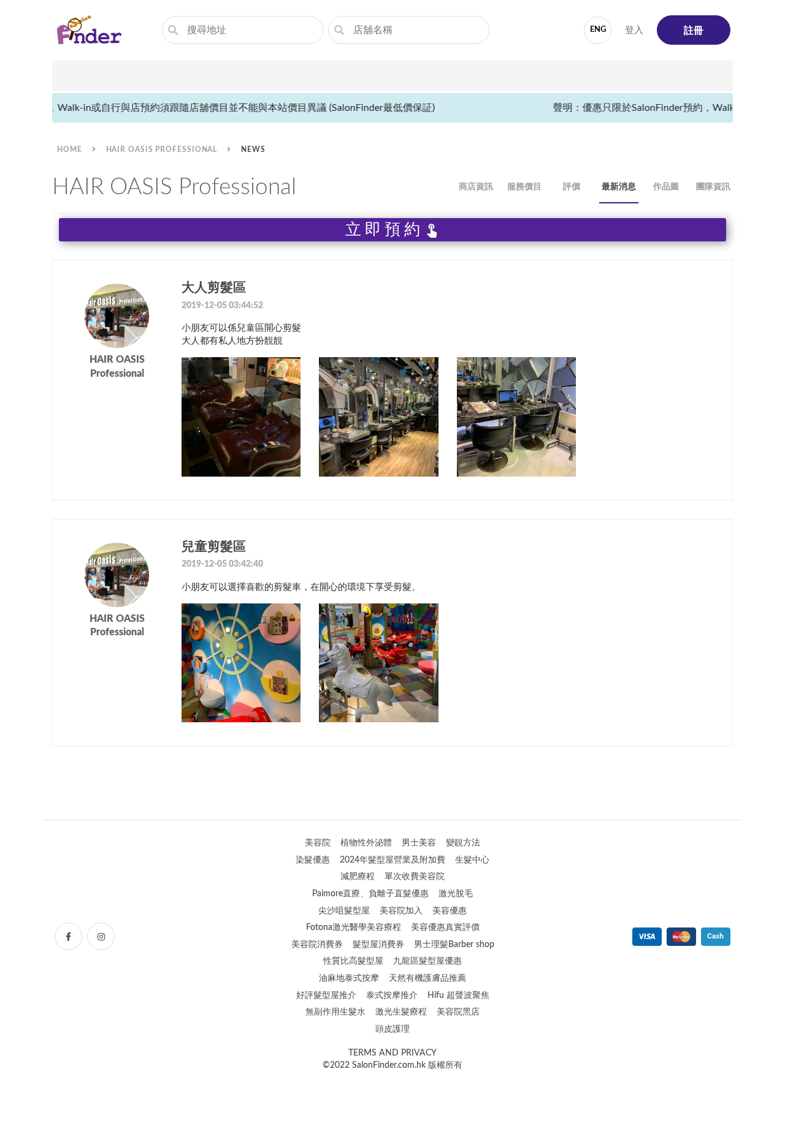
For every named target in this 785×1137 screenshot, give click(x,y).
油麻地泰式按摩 (349, 978)
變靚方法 (463, 843)
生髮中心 (472, 860)
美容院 (318, 843)
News (253, 149)
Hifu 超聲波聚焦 (458, 995)
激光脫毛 (455, 894)
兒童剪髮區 (214, 546)
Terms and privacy (392, 1053)
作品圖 (666, 187)
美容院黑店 (458, 1012)
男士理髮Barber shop (454, 944)
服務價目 (524, 187)
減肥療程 (357, 876)
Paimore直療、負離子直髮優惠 (370, 894)
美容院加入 (401, 911)
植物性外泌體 (366, 843)
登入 (634, 30)
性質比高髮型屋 (353, 961)
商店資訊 (476, 187)
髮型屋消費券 (378, 944)
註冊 (693, 31)
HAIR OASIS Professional (162, 149)
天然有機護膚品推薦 (427, 978)
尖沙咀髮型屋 (344, 911)
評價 (571, 187)
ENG (598, 30)
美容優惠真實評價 (445, 927)
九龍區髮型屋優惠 (427, 961)
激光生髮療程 (401, 1012)
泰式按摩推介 (392, 995)
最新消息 (619, 187)
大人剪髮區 (214, 287)
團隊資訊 (713, 187)
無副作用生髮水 (335, 1012)
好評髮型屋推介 (326, 995)
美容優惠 (449, 911)
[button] (392, 380)
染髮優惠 (313, 860)
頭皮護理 (392, 1029)
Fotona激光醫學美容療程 (353, 927)
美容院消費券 (317, 944)
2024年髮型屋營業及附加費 (392, 860)
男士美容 (419, 843)
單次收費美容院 (415, 876)
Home (69, 149)
